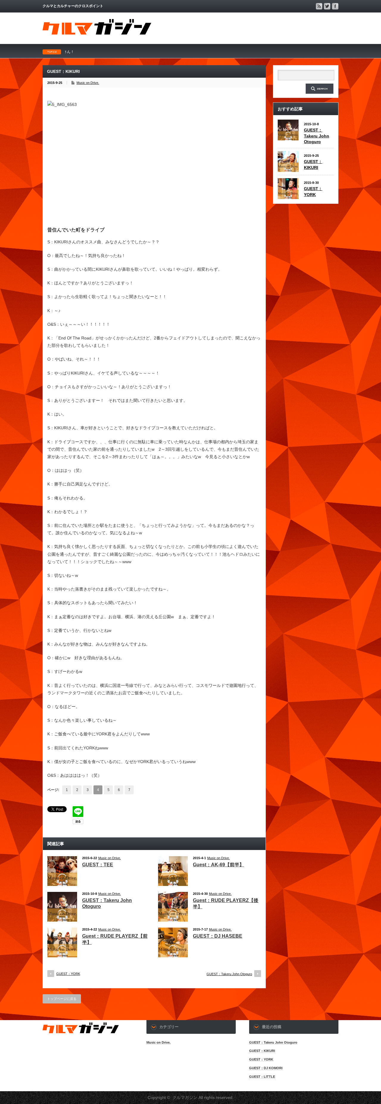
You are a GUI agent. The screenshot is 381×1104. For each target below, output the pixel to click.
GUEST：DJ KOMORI (265, 1068)
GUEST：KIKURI (262, 1051)
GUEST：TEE (97, 864)
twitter (327, 6)
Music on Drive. (87, 82)
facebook (335, 6)
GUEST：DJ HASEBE (217, 936)
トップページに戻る (61, 998)
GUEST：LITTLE (262, 1076)
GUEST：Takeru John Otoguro (229, 974)
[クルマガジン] (97, 33)
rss (319, 6)
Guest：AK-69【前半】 (218, 864)
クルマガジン (184, 1097)
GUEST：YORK (68, 973)
